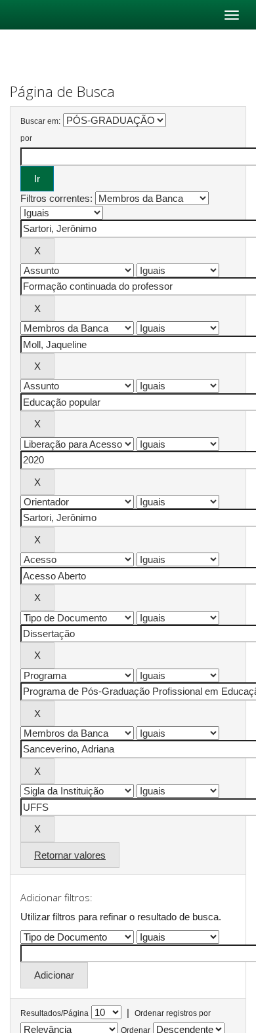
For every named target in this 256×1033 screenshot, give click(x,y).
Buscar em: (40, 121)
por (26, 138)
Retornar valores (70, 855)
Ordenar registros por (173, 1013)
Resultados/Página (54, 1013)
